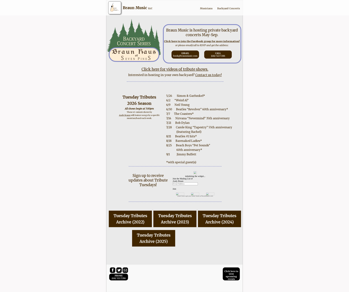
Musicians (206, 8)
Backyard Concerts (228, 8)
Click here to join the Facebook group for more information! (202, 41)
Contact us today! (208, 75)
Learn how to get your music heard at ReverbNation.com (195, 196)
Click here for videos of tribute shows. (175, 69)
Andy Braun (124, 115)
